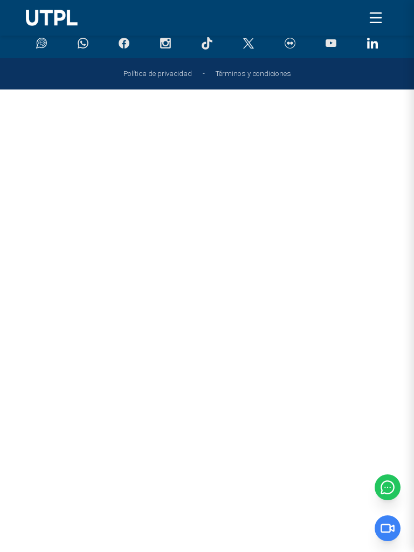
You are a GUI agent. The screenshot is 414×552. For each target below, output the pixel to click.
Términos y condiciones (253, 74)
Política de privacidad (157, 74)
